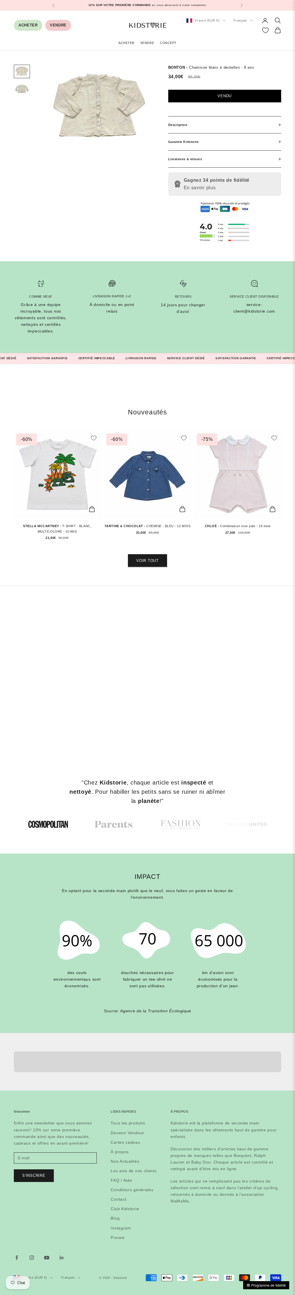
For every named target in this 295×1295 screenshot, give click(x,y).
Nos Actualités (125, 1161)
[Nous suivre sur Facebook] (17, 1257)
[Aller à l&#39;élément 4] (247, 824)
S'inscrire (34, 1175)
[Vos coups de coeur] (265, 30)
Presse (117, 1237)
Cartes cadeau (125, 1142)
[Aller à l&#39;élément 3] (180, 824)
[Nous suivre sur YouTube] (47, 1257)
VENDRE (58, 25)
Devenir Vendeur (127, 1133)
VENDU (225, 96)
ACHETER (28, 25)
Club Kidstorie (125, 1208)
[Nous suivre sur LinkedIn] (62, 1257)
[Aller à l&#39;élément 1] (22, 71)
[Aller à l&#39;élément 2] (22, 89)
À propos (120, 1151)
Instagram (121, 1228)
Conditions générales (132, 1189)
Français (240, 20)
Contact (118, 1199)
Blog (115, 1218)
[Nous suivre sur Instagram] (32, 1257)
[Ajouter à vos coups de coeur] (94, 438)
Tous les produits (128, 1123)
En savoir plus (200, 187)
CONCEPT (168, 43)
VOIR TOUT (147, 560)
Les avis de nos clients (133, 1170)
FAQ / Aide (121, 1180)
